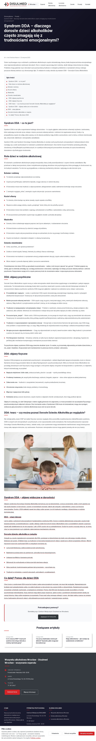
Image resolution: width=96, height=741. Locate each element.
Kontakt (87, 4)
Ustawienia (55, 733)
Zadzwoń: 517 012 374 (48, 617)
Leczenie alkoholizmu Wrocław (60, 719)
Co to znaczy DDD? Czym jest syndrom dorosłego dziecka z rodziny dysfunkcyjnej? (16, 641)
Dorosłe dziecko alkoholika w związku (19, 112)
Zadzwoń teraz (12, 692)
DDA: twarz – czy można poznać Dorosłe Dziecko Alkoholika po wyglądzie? (32, 104)
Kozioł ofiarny (12, 90)
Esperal (42, 4)
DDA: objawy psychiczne (16, 98)
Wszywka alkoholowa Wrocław (60, 713)
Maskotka (11, 92)
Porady (80, 4)
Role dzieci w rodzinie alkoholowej (19, 84)
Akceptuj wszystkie (86, 733)
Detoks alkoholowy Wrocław (59, 716)
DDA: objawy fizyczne (15, 101)
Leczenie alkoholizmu (62, 4)
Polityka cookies (35, 738)
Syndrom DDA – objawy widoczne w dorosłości (23, 106)
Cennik (72, 4)
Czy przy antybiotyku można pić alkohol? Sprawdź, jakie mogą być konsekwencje (47, 641)
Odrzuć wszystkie (70, 733)
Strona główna (8, 16)
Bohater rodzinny (13, 87)
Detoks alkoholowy (51, 4)
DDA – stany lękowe (14, 109)
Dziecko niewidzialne (14, 95)
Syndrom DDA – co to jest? (17, 81)
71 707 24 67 (12, 685)
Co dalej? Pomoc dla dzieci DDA (19, 115)
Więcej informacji (29, 692)
